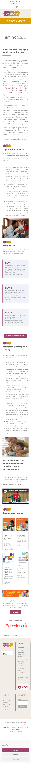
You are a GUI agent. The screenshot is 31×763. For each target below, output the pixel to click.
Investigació (14, 635)
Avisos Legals (6, 727)
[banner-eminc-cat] (15, 590)
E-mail (19, 699)
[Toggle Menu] (27, 13)
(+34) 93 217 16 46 (15, 1)
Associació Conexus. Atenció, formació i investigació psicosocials (15, 724)
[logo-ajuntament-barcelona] (16, 623)
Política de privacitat (17, 727)
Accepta (15, 750)
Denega (15, 754)
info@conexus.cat (15, 3)
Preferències (15, 759)
